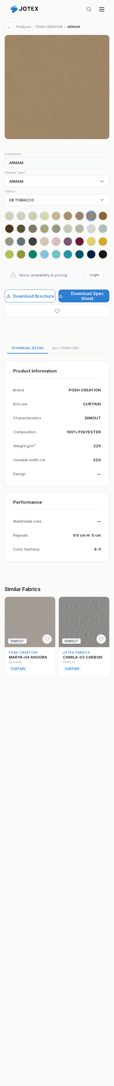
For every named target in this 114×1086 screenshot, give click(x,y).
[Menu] (101, 9)
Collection (13, 154)
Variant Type (15, 173)
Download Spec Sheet (87, 296)
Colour (10, 191)
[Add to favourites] (57, 311)
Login (94, 275)
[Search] (89, 9)
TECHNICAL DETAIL (27, 348)
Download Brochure (33, 296)
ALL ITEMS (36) (65, 348)
